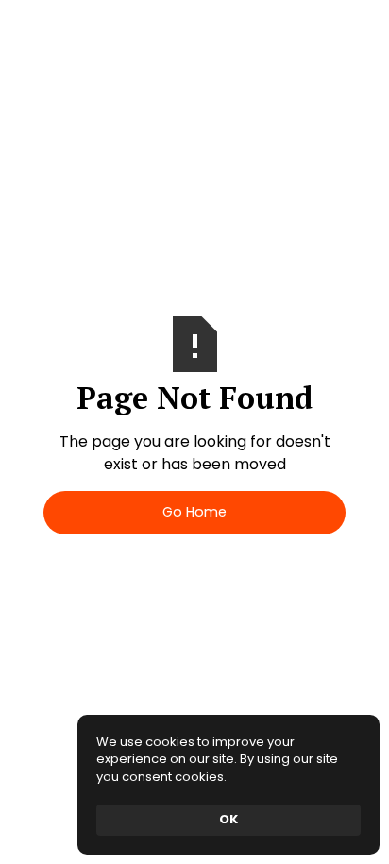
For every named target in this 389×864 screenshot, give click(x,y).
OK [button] (228, 819)
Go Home (194, 511)
